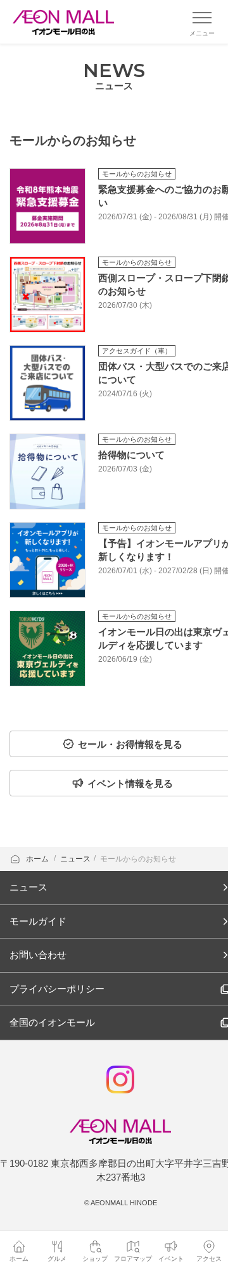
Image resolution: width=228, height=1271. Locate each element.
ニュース (75, 858)
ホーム (38, 858)
